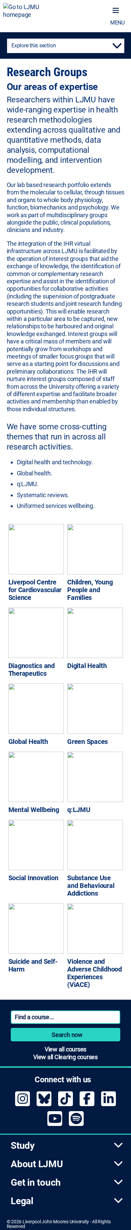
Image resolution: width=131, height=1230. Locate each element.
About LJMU (37, 1164)
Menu (117, 22)
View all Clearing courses (65, 1056)
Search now (67, 1034)
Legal (22, 1201)
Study (23, 1145)
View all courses (65, 1049)
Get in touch (36, 1182)
